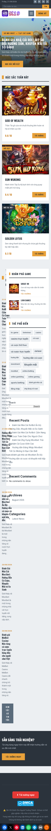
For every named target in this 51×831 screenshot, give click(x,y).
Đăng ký (42, 13)
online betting (28, 371)
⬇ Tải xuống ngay (25, 795)
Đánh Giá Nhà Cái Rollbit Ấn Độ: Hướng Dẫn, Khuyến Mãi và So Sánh (24, 43)
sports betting (17, 382)
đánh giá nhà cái (35, 382)
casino (38, 332)
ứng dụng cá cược (31, 389)
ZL (47, 2)
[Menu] (31, 13)
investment (15, 364)
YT (39, 2)
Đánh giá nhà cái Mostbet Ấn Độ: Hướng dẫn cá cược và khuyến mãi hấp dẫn (27, 458)
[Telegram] (34, 827)
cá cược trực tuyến (20, 351)
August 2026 (18, 500)
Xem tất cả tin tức (8, 713)
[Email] (40, 827)
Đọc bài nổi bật (12, 64)
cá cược (36, 338)
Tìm (45, 7)
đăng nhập (15, 389)
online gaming (34, 377)
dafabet (38, 351)
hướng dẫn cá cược (32, 358)
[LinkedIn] (22, 827)
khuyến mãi (30, 364)
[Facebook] (4, 827)
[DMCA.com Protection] (25, 803)
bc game (14, 332)
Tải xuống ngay (13, 756)
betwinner (27, 332)
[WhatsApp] (28, 827)
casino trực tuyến (19, 339)
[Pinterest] (16, 827)
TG (43, 2)
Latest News (18, 519)
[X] (10, 827)
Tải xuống (39, 135)
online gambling (17, 377)
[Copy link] (46, 827)
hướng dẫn (15, 358)
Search (12, 402)
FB (35, 2)
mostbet (14, 371)
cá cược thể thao (19, 345)
